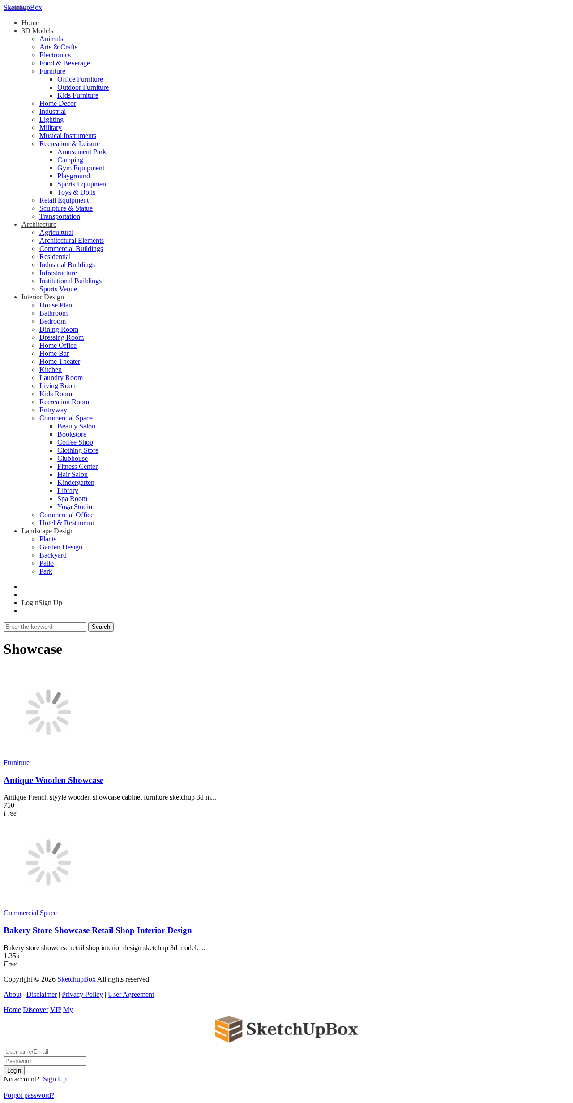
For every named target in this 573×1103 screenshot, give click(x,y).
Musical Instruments (67, 135)
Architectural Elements (71, 240)
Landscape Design (47, 531)
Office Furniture (80, 79)
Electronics (55, 55)
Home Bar (54, 353)
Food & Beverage (64, 63)
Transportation (59, 216)
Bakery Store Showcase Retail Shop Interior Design (98, 930)
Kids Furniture (77, 95)
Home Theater (59, 361)
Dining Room (58, 329)
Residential (55, 256)
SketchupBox (23, 7)
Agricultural (56, 232)
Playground (73, 176)
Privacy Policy (82, 994)
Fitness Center (77, 466)
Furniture (52, 71)
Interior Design (42, 297)
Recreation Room (64, 402)
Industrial (52, 111)
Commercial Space (66, 418)
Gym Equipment (80, 168)
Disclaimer (41, 994)
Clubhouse (72, 458)
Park (45, 571)
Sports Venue (58, 289)
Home (30, 22)
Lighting (51, 119)
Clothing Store (77, 450)
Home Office (58, 345)
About (12, 994)
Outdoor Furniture (83, 87)
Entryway (53, 410)
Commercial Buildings (71, 248)
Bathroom (53, 313)
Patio (46, 563)
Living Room (58, 385)
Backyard (53, 555)
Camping (70, 160)
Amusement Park (81, 152)
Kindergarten (75, 482)
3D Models (37, 31)
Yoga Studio (74, 506)
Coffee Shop (75, 442)
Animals (51, 39)
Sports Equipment (82, 184)
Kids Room (55, 394)
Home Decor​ (57, 103)
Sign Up (55, 1079)
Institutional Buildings (70, 281)
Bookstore (71, 434)
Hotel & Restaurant (66, 523)
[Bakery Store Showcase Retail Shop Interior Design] (48, 904)
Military (50, 127)
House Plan (55, 305)
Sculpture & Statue (66, 208)
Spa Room (72, 498)
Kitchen (50, 369)
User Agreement (131, 994)
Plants (47, 539)
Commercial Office (66, 515)
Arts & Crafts (58, 47)
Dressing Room (61, 337)
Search (101, 626)
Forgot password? (29, 1095)
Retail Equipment (64, 200)
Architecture (38, 224)
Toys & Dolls (76, 192)
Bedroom (52, 321)
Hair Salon (72, 474)
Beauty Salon (76, 426)
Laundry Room (61, 377)
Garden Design (60, 547)
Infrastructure (58, 273)
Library (67, 490)
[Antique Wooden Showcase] (48, 754)
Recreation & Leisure (69, 143)
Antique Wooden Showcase (53, 780)
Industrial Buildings (67, 264)
